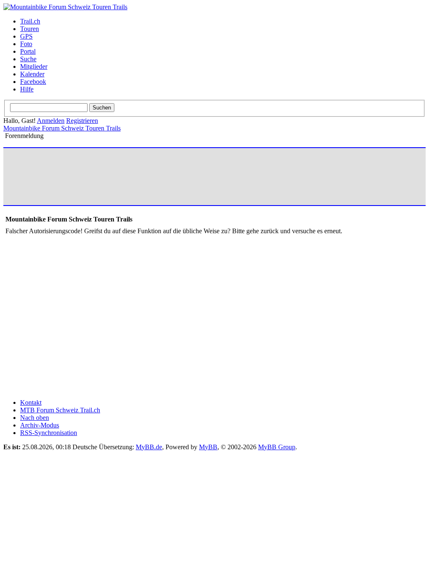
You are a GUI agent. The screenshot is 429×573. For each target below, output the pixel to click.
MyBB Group (276, 447)
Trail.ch (30, 21)
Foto (26, 43)
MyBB (208, 447)
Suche (28, 59)
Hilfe (27, 89)
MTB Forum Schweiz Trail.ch (60, 410)
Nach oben (34, 417)
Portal (28, 51)
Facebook (33, 81)
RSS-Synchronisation (48, 432)
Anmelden (51, 120)
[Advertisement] (157, 176)
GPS (26, 36)
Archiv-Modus (39, 425)
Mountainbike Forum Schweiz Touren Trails (62, 128)
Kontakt (30, 402)
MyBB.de (149, 447)
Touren (29, 28)
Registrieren (82, 120)
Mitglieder (33, 66)
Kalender (32, 74)
